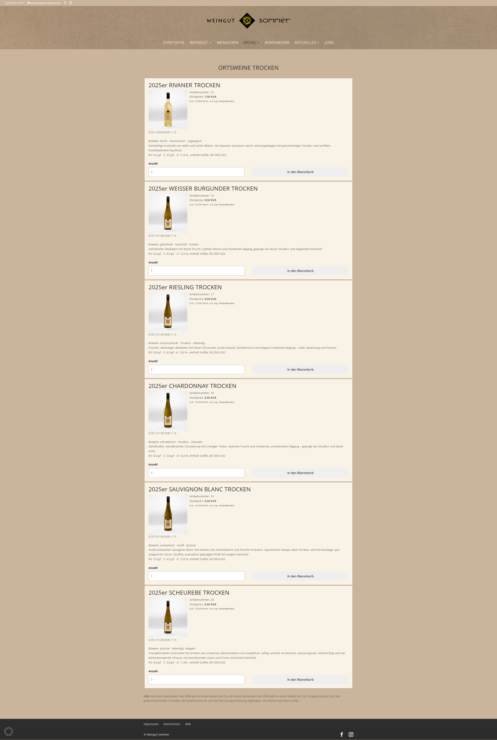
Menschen (227, 43)
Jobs (329, 43)
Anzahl (153, 163)
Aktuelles (305, 43)
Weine (249, 43)
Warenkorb (277, 43)
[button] (8, 731)
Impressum (151, 724)
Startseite (174, 43)
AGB (188, 724)
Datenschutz (171, 724)
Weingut (199, 43)
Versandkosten (226, 101)
